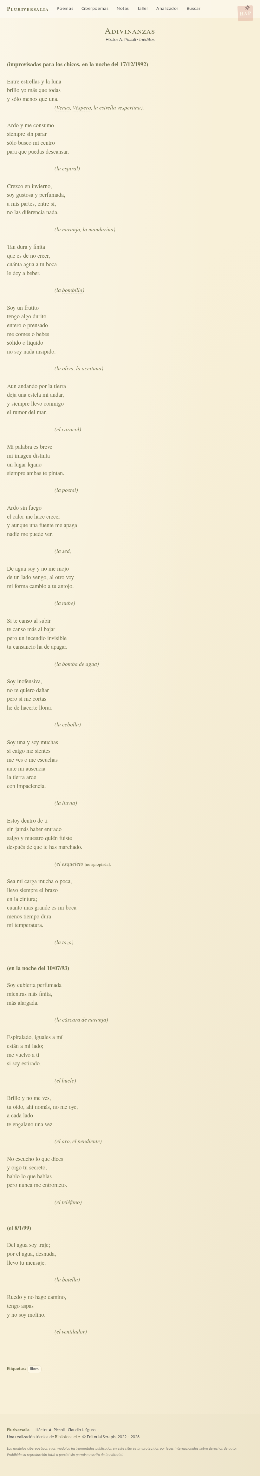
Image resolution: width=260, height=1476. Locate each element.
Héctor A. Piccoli (121, 39)
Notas (123, 8)
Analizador (167, 8)
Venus (63, 107)
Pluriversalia (28, 9)
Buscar (194, 8)
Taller (142, 8)
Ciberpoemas (95, 8)
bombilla (72, 290)
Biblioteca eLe (67, 1437)
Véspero (82, 107)
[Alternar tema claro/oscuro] (247, 7)
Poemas (65, 8)
